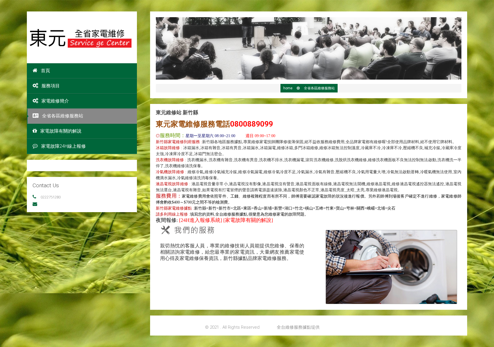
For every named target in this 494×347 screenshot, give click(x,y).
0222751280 (51, 197)
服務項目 (50, 85)
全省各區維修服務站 (62, 116)
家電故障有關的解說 (60, 131)
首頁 (45, 70)
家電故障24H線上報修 (63, 146)
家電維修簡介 (55, 101)
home (288, 88)
